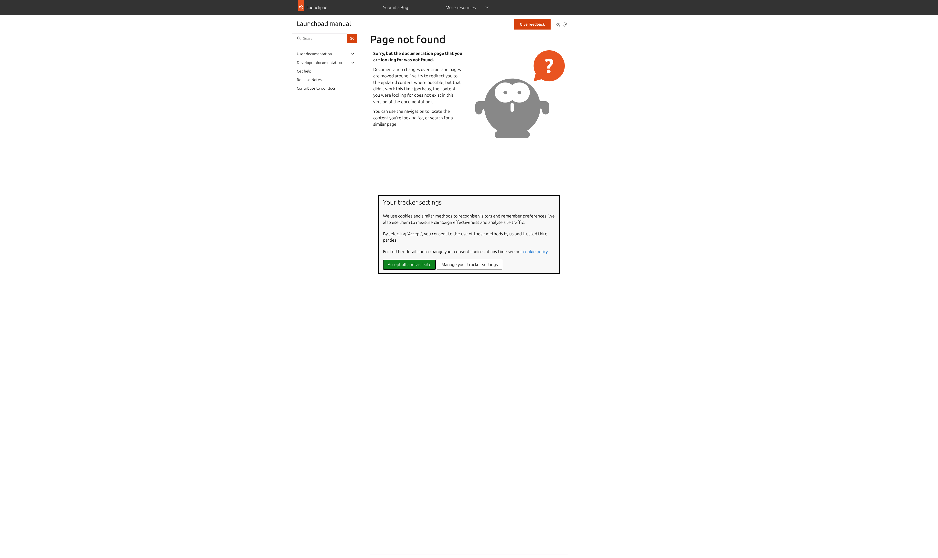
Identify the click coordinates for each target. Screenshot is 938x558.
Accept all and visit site (409, 264)
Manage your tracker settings (469, 264)
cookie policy (535, 251)
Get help (304, 71)
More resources (461, 7)
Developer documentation (319, 63)
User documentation (314, 54)
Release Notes (309, 80)
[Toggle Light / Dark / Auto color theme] (565, 25)
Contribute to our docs (316, 88)
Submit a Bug (395, 7)
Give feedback (532, 24)
